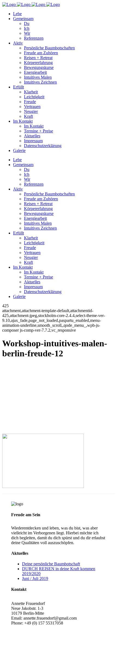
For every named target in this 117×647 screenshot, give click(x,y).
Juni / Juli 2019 (35, 578)
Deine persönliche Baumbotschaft (51, 564)
